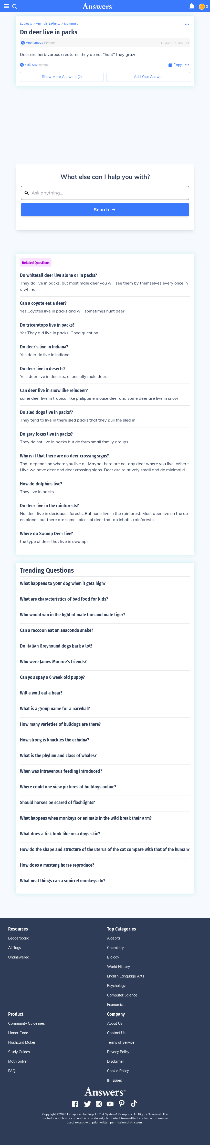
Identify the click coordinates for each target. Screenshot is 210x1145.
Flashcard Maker (21, 1042)
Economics (115, 1004)
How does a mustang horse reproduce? (57, 865)
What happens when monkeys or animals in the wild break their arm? (86, 818)
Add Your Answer (148, 76)
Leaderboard (18, 938)
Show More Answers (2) (62, 76)
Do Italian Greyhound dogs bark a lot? (56, 646)
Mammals (71, 23)
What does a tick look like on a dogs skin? (60, 834)
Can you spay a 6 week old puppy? (52, 677)
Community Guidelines (26, 1023)
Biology (113, 957)
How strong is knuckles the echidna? (54, 740)
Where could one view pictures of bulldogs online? (68, 787)
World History (118, 966)
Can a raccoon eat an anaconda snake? (56, 630)
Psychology (116, 985)
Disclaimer (115, 1061)
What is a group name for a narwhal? (55, 708)
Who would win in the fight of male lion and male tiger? (72, 615)
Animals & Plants (48, 23)
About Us (114, 1023)
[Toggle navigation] (6, 6)
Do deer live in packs (48, 32)
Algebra (113, 938)
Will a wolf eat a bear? (41, 693)
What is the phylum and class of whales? (58, 755)
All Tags (14, 947)
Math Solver (18, 1061)
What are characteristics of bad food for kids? (64, 599)
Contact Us (116, 1033)
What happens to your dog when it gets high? (63, 583)
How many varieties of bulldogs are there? (60, 724)
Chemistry (115, 947)
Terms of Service (120, 1042)
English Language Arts (125, 976)
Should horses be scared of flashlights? (57, 802)
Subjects (26, 23)
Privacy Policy (118, 1052)
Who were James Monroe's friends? (53, 661)
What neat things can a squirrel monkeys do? (62, 881)
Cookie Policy (118, 1071)
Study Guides (19, 1052)
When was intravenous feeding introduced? (61, 771)
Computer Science (122, 995)
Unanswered (18, 957)
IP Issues (114, 1080)
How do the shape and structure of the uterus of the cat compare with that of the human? (105, 849)
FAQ (11, 1071)
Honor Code (18, 1033)
